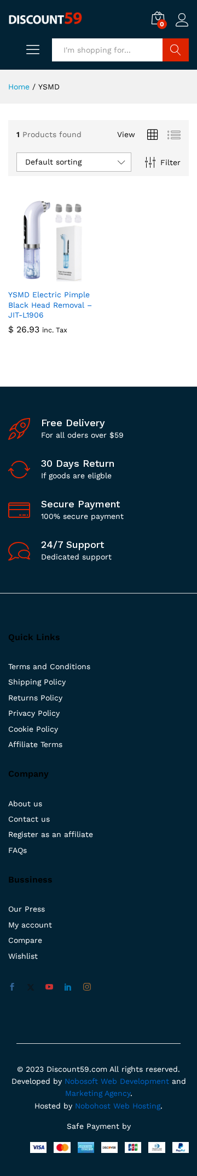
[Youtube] (49, 987)
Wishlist (23, 956)
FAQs (17, 850)
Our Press (26, 908)
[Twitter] (30, 987)
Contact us (29, 819)
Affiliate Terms (35, 744)
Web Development (135, 1081)
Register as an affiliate (50, 834)
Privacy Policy (34, 713)
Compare (25, 940)
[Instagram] (87, 987)
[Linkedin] (68, 987)
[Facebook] (12, 987)
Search (176, 49)
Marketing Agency (97, 1093)
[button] (38, 276)
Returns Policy (35, 697)
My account (30, 924)
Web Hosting (136, 1105)
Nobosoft (83, 1081)
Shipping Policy (37, 681)
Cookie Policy (33, 729)
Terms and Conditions (49, 666)
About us (25, 803)
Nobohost (93, 1105)
